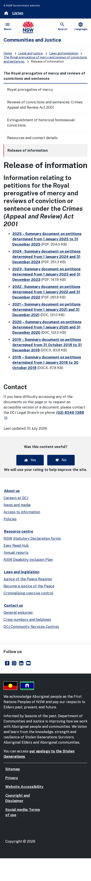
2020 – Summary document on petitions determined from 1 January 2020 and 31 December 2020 (47, 327)
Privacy (11, 778)
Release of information (28, 150)
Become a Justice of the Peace (29, 586)
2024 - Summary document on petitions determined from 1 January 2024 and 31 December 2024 (46, 256)
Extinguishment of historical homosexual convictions (41, 122)
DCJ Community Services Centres (31, 627)
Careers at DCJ (16, 498)
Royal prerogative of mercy (30, 90)
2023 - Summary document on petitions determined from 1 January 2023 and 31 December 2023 (46, 274)
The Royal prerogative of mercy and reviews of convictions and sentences (44, 76)
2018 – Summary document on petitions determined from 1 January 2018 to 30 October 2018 (46, 362)
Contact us (13, 605)
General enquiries (18, 612)
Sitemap (12, 769)
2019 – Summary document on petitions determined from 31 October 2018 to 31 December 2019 (47, 345)
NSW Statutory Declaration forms (32, 538)
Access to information (22, 512)
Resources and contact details (32, 138)
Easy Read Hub (16, 545)
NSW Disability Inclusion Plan (28, 560)
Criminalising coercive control (28, 593)
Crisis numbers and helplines (27, 620)
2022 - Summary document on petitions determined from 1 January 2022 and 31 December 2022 (46, 292)
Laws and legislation (63, 53)
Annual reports (16, 553)
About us (12, 491)
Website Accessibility (24, 787)
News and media (17, 505)
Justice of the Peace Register (28, 579)
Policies (10, 519)
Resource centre (18, 531)
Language (80, 26)
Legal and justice (30, 53)
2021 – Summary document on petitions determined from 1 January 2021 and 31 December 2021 (46, 309)
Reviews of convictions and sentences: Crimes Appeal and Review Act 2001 (45, 105)
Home (8, 53)
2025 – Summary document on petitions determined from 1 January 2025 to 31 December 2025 (47, 239)
